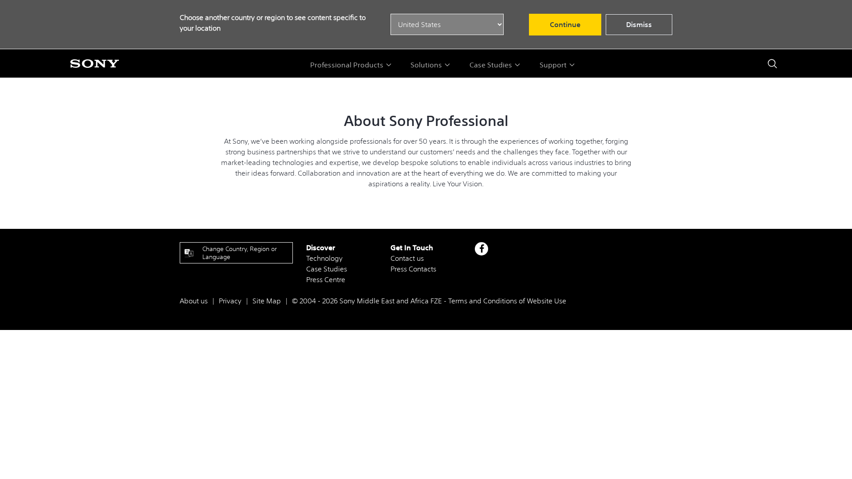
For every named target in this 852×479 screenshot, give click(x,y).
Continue (565, 24)
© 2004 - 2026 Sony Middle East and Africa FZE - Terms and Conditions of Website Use (429, 300)
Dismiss (639, 24)
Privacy (230, 300)
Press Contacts (413, 268)
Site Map (266, 300)
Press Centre (325, 279)
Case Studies (326, 268)
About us (194, 300)
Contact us (407, 258)
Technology (324, 258)
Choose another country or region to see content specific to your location (273, 22)
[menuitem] (351, 64)
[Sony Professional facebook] (481, 248)
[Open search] (772, 63)
